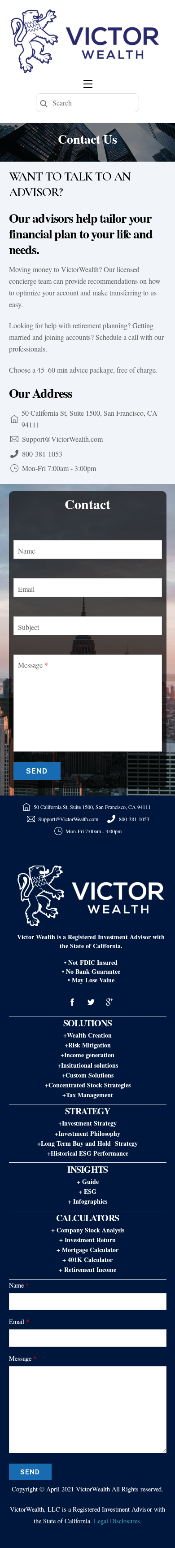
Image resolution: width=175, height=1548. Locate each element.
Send (37, 771)
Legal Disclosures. (118, 1521)
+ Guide (88, 1181)
